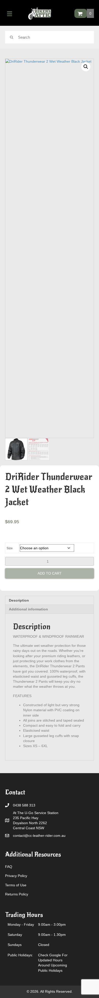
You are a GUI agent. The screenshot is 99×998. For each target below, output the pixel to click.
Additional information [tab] (28, 609)
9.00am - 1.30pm (52, 935)
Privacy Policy (16, 876)
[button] (85, 66)
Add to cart (50, 573)
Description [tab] (19, 600)
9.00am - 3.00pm (52, 924)
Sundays (15, 945)
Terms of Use (15, 885)
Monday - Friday (21, 924)
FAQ (8, 867)
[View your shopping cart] (80, 13)
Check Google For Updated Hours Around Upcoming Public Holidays (53, 962)
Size (10, 548)
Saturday (15, 935)
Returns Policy (16, 894)
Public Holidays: (20, 955)
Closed (43, 945)
